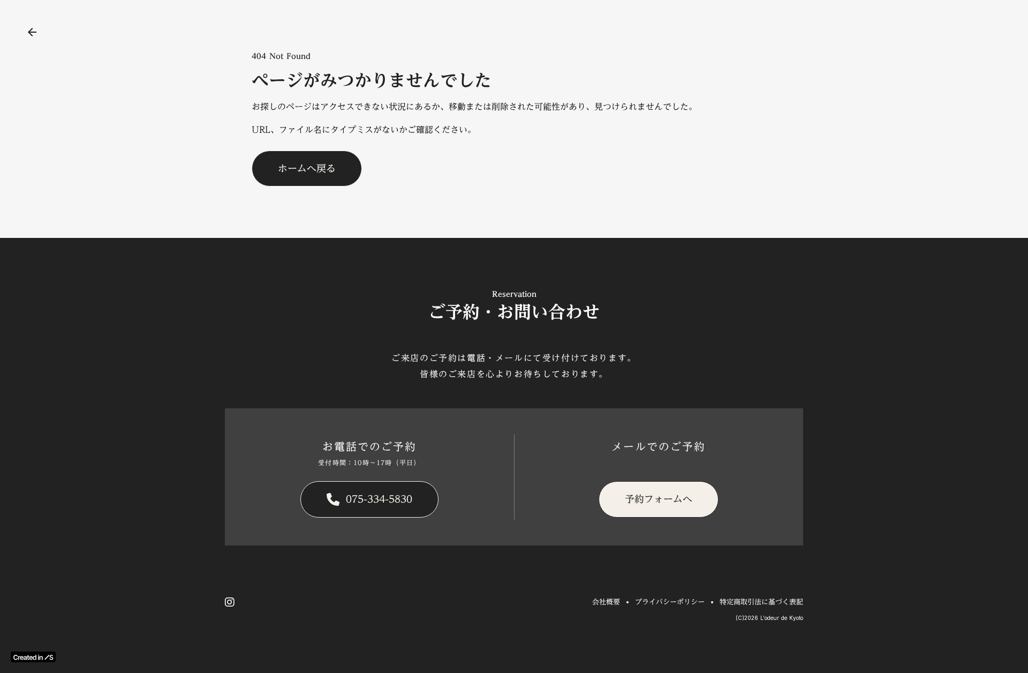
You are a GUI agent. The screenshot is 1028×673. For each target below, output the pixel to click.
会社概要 (606, 602)
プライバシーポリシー (670, 602)
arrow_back (32, 32)
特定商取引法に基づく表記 (761, 602)
